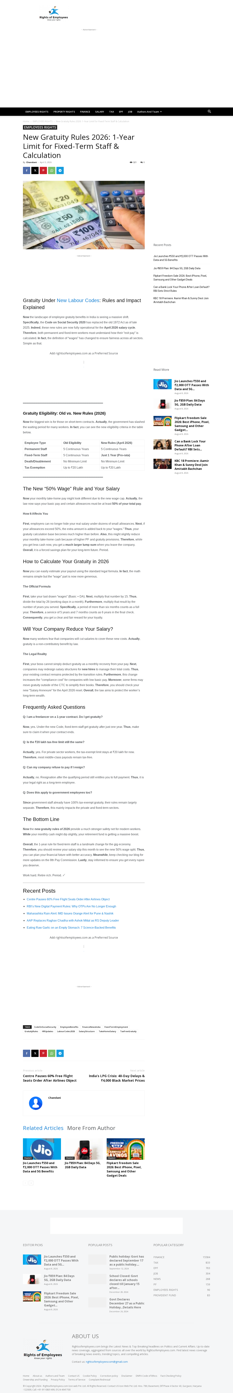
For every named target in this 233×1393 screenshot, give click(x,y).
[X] (35, 170)
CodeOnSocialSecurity (45, 1027)
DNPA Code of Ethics (146, 1375)
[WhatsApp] (51, 170)
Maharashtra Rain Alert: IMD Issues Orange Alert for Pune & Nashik (70, 913)
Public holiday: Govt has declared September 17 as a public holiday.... (126, 1260)
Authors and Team (148, 111)
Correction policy (109, 1375)
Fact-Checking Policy (171, 1375)
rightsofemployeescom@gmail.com (107, 1361)
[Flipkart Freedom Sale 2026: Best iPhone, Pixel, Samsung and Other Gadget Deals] (126, 1151)
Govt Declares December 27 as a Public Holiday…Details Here (126, 1303)
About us (37, 1375)
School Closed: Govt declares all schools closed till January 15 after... (124, 1282)
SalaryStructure (87, 1031)
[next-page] (31, 1183)
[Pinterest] (43, 170)
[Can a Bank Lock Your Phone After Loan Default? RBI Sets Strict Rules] (162, 445)
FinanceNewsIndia (91, 1027)
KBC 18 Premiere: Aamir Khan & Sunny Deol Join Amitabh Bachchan (181, 300)
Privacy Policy (58, 1379)
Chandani (31, 162)
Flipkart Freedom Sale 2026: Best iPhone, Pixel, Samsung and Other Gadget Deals (124, 1169)
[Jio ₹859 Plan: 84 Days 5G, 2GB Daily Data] (84, 1151)
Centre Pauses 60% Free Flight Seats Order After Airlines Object (68, 899)
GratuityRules (31, 1031)
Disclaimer (126, 1375)
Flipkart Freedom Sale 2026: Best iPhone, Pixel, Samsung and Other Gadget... (192, 424)
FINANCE (85, 111)
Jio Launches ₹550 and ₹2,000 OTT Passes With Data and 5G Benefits (40, 1167)
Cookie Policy (90, 1375)
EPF (121, 111)
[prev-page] (25, 1183)
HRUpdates (47, 1031)
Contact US (73, 1375)
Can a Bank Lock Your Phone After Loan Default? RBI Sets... (190, 445)
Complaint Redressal (99, 1379)
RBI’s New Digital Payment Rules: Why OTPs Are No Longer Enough (71, 906)
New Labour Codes (78, 300)
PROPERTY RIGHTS (64, 111)
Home (26, 121)
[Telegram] (60, 170)
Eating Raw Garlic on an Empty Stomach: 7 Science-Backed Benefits (71, 927)
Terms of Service (76, 1379)
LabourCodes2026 (66, 1031)
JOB (130, 111)
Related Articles (43, 1128)
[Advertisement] (89, 40)
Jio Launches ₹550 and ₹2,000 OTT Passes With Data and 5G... (192, 385)
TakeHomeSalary (107, 1031)
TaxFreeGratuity (128, 1031)
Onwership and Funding (35, 1379)
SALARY (99, 111)
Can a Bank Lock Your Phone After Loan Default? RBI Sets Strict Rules (181, 289)
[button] (209, 112)
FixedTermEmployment (116, 1027)
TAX (111, 111)
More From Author (91, 1128)
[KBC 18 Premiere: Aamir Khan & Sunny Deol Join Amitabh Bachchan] (162, 465)
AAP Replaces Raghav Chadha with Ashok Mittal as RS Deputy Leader (73, 920)
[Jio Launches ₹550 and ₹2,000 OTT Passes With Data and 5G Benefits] (42, 1151)
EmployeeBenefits (69, 1027)
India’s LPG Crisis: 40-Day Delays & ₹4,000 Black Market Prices (117, 1078)
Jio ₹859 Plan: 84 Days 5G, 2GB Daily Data (83, 1165)
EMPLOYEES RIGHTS (36, 111)
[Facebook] (26, 170)
